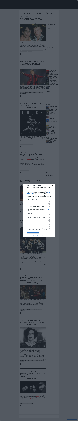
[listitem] (39, 199)
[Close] (53, 185)
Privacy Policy (43, 235)
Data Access (39, 235)
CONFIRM (33, 232)
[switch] (49, 201)
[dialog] (39, 210)
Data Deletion (34, 235)
